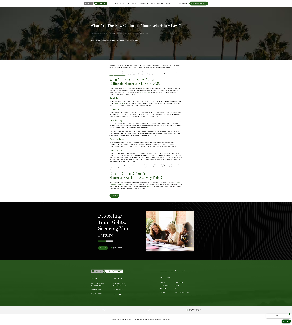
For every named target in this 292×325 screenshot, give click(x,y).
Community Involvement (182, 292)
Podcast (168, 3)
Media (153, 3)
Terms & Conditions (139, 310)
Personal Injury (164, 286)
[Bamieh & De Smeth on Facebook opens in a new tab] (117, 294)
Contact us (150, 186)
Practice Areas (132, 3)
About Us (122, 3)
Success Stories (143, 3)
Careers (177, 289)
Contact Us (103, 248)
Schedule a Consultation (198, 3)
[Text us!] (286, 322)
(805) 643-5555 (166, 319)
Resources (160, 3)
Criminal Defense (165, 289)
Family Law (163, 292)
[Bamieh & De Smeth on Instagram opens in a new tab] (114, 294)
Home (116, 3)
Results (177, 286)
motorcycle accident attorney (117, 75)
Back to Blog (114, 195)
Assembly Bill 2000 (119, 103)
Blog (97, 40)
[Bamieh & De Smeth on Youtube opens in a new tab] (120, 294)
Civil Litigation (179, 282)
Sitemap (155, 310)
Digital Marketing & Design (195, 310)
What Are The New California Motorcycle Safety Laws (119, 40)
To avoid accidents (145, 92)
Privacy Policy (148, 310)
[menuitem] (114, 294)
